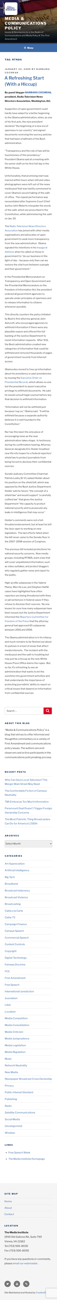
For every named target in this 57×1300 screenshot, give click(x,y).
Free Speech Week (19, 1152)
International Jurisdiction (19, 991)
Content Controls (15, 944)
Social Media (12, 1119)
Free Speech (12, 984)
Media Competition (16, 1018)
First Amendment (15, 978)
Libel (8, 1004)
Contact (9, 1214)
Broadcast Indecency (17, 890)
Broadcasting (13, 904)
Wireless (10, 1132)
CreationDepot (43, 1292)
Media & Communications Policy (26, 23)
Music (8, 1058)
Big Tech (10, 877)
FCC (7, 971)
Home (8, 1201)
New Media (11, 1072)
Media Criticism (14, 1031)
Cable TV (10, 917)
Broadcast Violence (16, 897)
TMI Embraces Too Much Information (27, 801)
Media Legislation (15, 1045)
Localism (10, 1011)
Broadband (11, 883)
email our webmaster (25, 1263)
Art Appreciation (15, 863)
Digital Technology (16, 957)
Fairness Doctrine (15, 964)
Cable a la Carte (14, 910)
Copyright (10, 951)
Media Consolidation (17, 1025)
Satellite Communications (20, 1112)
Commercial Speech (17, 937)
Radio (8, 1105)
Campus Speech (14, 930)
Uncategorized (13, 1125)
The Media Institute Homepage (26, 1158)
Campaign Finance (16, 924)
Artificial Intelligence (17, 870)
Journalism (11, 998)
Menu (30, 47)
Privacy (9, 1085)
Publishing (11, 1099)
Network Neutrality (16, 1065)
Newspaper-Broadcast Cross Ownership (28, 1078)
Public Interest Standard (19, 1092)
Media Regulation (15, 1052)
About (8, 1207)
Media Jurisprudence (17, 1038)
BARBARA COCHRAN (38, 92)
